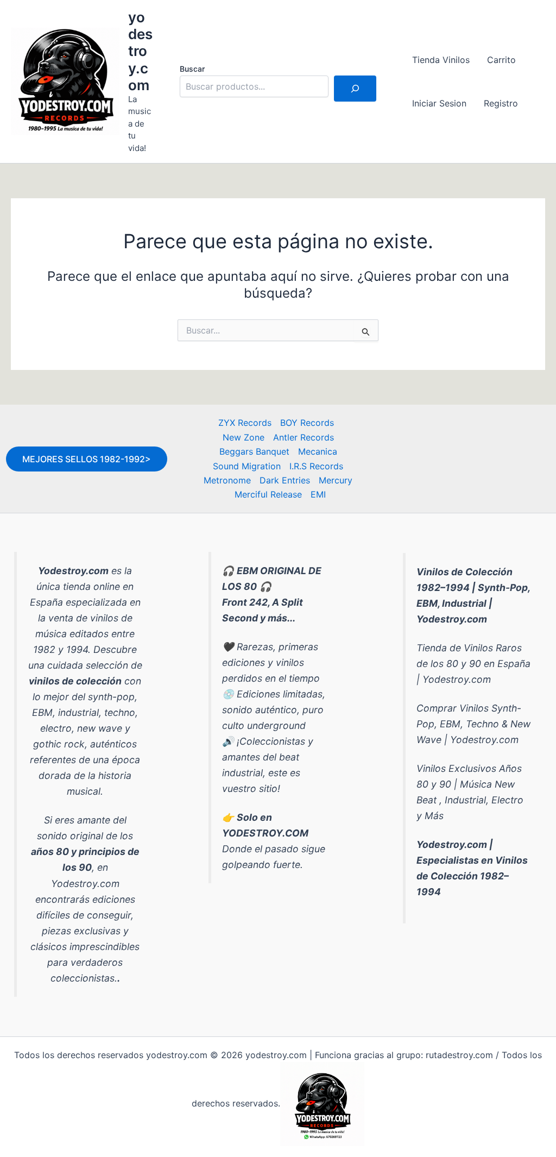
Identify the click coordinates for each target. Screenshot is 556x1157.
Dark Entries (285, 480)
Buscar (192, 68)
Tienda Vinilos (441, 59)
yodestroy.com (140, 51)
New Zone (243, 437)
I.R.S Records (316, 466)
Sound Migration (247, 466)
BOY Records (307, 422)
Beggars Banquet (254, 451)
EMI (318, 494)
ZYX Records (244, 422)
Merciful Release (268, 494)
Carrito (501, 59)
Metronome (227, 480)
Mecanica (317, 451)
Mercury (335, 480)
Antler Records (303, 437)
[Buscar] (355, 89)
